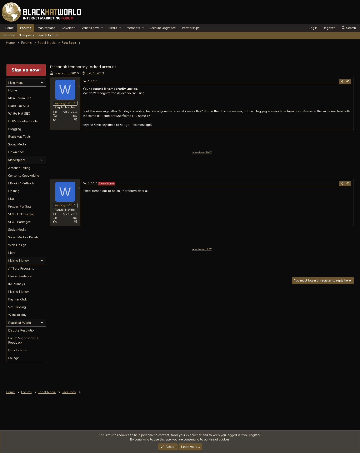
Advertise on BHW (202, 152)
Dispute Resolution (21, 330)
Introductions (17, 350)
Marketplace (46, 28)
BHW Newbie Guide (23, 121)
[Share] (342, 81)
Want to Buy (17, 315)
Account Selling (19, 168)
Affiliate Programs (21, 269)
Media (112, 28)
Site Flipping (17, 307)
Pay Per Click (17, 299)
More (12, 253)
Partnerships (191, 28)
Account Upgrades (162, 28)
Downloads (16, 152)
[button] (102, 28)
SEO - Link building (21, 214)
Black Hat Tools (19, 137)
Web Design (17, 245)
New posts (26, 35)
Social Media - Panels (23, 237)
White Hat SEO (19, 113)
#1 (348, 81)
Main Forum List (19, 98)
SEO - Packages (19, 222)
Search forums (48, 35)
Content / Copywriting (23, 176)
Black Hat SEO (18, 106)
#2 (348, 183)
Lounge (13, 358)
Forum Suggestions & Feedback (23, 340)
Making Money (18, 292)
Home (9, 28)
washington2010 (67, 73)
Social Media (17, 144)
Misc (11, 199)
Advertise (68, 28)
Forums (25, 28)
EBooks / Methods (21, 183)
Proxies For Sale (19, 206)
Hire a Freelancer (20, 276)
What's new (90, 28)
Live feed (8, 35)
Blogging (14, 129)
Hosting (13, 191)
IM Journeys (16, 284)
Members (133, 28)
